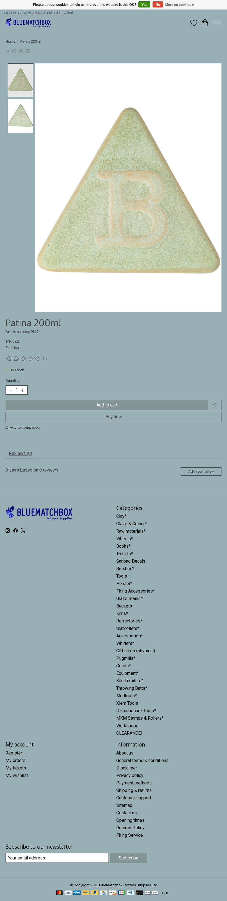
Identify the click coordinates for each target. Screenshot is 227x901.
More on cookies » (179, 5)
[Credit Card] (103, 893)
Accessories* (129, 636)
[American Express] (77, 893)
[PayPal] (85, 893)
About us (124, 753)
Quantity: (13, 381)
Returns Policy (130, 827)
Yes (144, 5)
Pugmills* (125, 658)
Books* (123, 546)
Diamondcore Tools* (136, 710)
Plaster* (124, 583)
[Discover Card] (112, 893)
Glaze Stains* (129, 598)
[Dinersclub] (130, 893)
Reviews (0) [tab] (20, 453)
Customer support (133, 797)
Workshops (127, 725)
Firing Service (129, 835)
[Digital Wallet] (151, 893)
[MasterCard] (59, 893)
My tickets (16, 768)
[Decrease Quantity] (10, 390)
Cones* (123, 665)
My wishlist (17, 775)
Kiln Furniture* (129, 680)
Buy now (113, 416)
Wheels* (124, 538)
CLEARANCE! (129, 733)
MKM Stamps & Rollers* (140, 718)
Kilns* (122, 613)
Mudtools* (126, 695)
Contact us (126, 812)
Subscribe (128, 858)
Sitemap (124, 805)
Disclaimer (126, 768)
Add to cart (106, 405)
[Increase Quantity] (22, 390)
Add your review (201, 471)
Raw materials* (131, 531)
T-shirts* (124, 553)
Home (10, 41)
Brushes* (125, 568)
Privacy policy (129, 775)
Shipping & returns (134, 790)
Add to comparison (25, 427)
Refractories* (129, 621)
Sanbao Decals (130, 561)
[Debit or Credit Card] (139, 893)
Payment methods (134, 783)
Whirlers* (125, 643)
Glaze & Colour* (131, 523)
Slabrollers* (127, 628)
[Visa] (68, 893)
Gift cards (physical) (135, 650)
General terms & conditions (142, 760)
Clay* (121, 516)
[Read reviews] (24, 359)
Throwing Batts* (131, 688)
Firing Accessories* (135, 591)
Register (14, 753)
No (158, 5)
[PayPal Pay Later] (95, 893)
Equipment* (127, 673)
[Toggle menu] (215, 23)
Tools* (122, 576)
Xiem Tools (127, 703)
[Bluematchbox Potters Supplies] (28, 23)
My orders (15, 760)
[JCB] (121, 893)
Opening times (130, 820)
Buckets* (125, 606)
